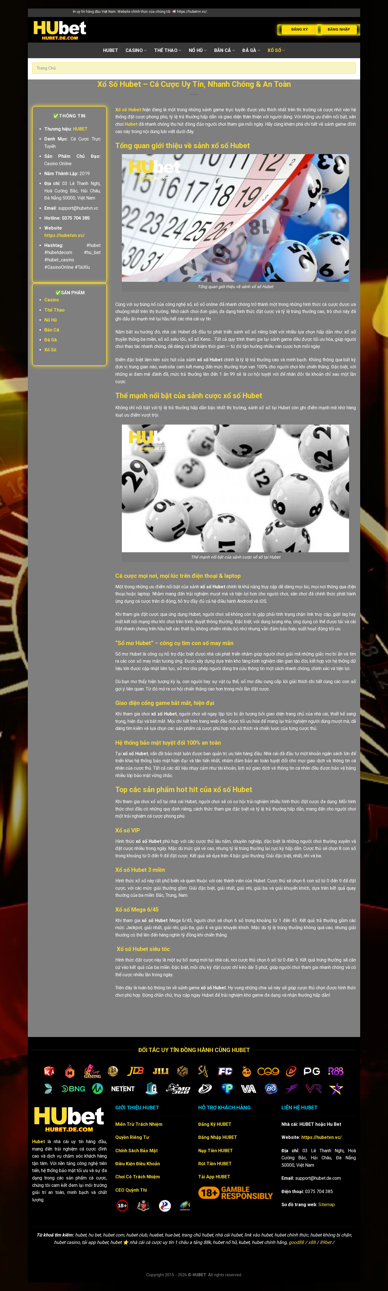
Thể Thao (166, 50)
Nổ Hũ (196, 50)
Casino (134, 50)
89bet (325, 1242)
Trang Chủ (46, 68)
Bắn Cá (222, 50)
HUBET (110, 50)
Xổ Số (274, 50)
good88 (296, 1242)
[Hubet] (60, 29)
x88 (312, 1242)
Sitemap (326, 1204)
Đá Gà (249, 50)
